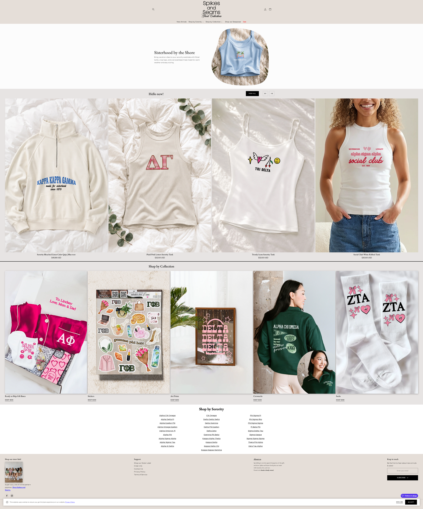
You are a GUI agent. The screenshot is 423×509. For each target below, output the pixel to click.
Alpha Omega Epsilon (167, 427)
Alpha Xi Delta (167, 446)
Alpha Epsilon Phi (167, 423)
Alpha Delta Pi (167, 419)
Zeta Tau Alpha (256, 446)
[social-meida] (7, 496)
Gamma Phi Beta (211, 434)
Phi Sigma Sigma (255, 423)
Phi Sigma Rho (255, 419)
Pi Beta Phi (255, 427)
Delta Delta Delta (211, 419)
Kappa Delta (211, 442)
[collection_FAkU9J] (211, 332)
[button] (153, 9)
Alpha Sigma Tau (167, 442)
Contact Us (138, 469)
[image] (14, 472)
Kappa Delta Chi (211, 446)
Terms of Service (140, 475)
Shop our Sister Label (142, 463)
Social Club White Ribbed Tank (160, 254)
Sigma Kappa (256, 434)
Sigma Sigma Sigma (255, 438)
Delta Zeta (211, 431)
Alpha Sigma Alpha (167, 438)
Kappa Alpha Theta (211, 438)
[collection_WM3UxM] (46, 332)
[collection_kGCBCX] (377, 332)
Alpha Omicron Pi (167, 431)
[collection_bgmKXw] (129, 332)
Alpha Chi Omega (167, 415)
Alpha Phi (167, 434)
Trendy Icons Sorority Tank (56, 254)
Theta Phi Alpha (255, 442)
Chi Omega (211, 415)
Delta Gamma (211, 423)
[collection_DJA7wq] (294, 332)
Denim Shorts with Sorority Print (263, 254)
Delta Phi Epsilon (211, 427)
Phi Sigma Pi (255, 415)
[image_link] (56, 175)
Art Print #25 (366, 254)
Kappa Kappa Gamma (211, 450)
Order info (138, 466)
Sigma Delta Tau (255, 431)
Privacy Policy (70, 502)
